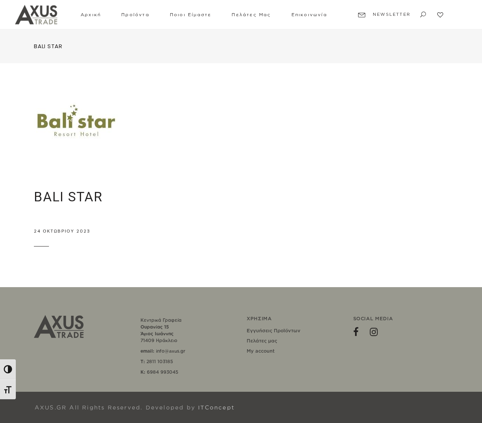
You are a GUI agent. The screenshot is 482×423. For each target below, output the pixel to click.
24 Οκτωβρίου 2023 (62, 231)
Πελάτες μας (262, 340)
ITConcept (216, 407)
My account (261, 350)
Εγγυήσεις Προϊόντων (273, 330)
